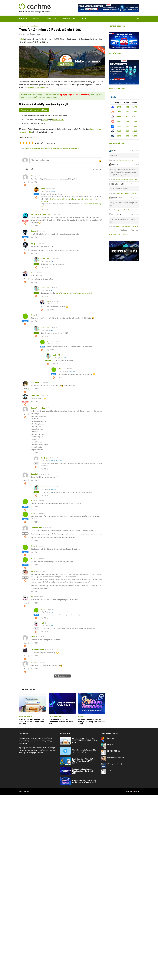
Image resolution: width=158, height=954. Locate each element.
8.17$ (134, 107)
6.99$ (119, 111)
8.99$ (119, 131)
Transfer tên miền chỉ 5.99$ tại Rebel (34, 110)
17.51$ (126, 116)
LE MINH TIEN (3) (113, 751)
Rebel (21, 26)
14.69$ (126, 136)
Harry (52, 261)
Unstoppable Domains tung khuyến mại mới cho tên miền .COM (61, 721)
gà (51, 290)
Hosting (35, 18)
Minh (52, 330)
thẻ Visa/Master (58, 119)
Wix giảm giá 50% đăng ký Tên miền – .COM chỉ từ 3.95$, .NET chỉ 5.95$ (31, 721)
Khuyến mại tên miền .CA (71, 148)
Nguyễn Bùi (54, 489)
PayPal (45, 119)
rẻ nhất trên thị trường (36, 87)
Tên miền (23, 18)
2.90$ (119, 107)
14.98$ (126, 111)
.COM (113, 97)
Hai (52, 612)
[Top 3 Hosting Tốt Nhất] (124, 251)
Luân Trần (60, 304)
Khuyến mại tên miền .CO (53, 148)
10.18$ (126, 107)
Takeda (53, 191)
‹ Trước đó (123, 230)
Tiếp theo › (135, 230)
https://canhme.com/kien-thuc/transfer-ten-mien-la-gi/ (74, 293)
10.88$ (126, 131)
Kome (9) (110, 738)
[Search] (138, 18)
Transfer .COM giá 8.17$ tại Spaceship (128, 179)
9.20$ (119, 136)
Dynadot (80, 716)
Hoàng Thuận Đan (56, 461)
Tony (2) (110, 770)
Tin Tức (84, 18)
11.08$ (126, 121)
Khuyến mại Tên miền (32, 26)
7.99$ (119, 126)
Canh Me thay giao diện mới (124, 160)
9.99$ (134, 131)
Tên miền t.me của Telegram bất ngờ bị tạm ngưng (84, 751)
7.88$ (119, 121)
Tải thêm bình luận (62, 676)
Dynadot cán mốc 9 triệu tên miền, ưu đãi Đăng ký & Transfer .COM (91, 721)
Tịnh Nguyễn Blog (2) (114, 764)
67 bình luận (35, 34)
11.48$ (134, 111)
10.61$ (134, 116)
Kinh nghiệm (68, 18)
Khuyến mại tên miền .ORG (35, 148)
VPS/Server (51, 18)
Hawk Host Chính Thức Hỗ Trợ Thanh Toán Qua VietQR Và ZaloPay (83, 761)
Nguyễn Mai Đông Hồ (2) (115, 757)
